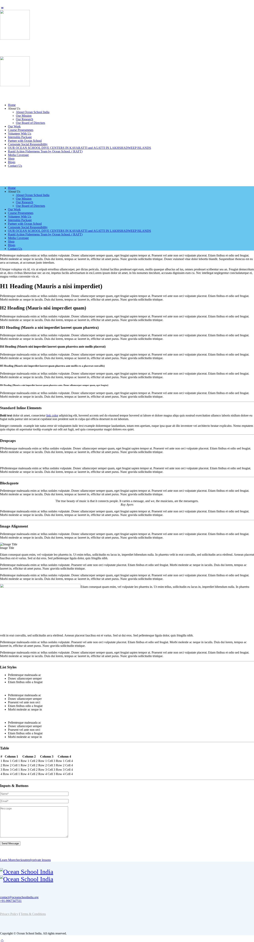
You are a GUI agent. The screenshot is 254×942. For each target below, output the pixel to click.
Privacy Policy (9, 914)
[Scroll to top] (2, 940)
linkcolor (52, 415)
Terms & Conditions (33, 914)
